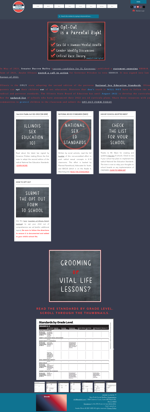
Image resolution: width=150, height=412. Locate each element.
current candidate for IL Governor (74, 68)
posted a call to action (53, 73)
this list (111, 156)
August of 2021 (9, 77)
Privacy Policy (111, 408)
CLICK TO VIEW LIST (118, 170)
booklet (61, 156)
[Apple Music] (144, 7)
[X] (132, 7)
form (25, 221)
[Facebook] (135, 7)
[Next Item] (113, 349)
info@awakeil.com (79, 399)
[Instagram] (141, 7)
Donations (87, 404)
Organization (111, 397)
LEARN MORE (22, 165)
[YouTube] (138, 7)
